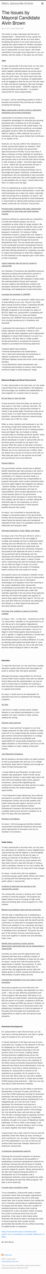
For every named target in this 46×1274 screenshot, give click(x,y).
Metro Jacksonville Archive (17, 3)
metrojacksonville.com (10, 1261)
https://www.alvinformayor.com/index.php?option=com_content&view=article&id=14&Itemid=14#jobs (23, 1234)
